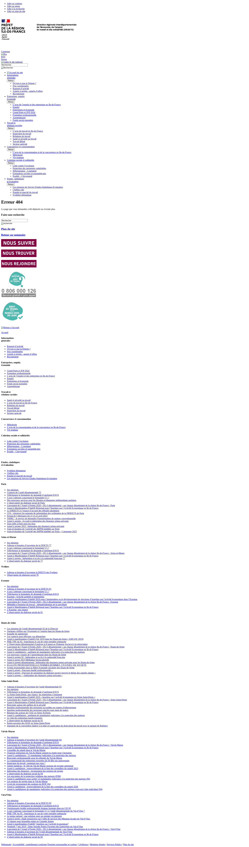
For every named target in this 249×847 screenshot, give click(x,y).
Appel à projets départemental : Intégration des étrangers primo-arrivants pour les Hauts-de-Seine (51, 662)
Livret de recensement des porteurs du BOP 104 (28, 784)
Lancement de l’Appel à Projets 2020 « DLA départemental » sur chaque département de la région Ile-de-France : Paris (61, 505)
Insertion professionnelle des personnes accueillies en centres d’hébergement (41, 707)
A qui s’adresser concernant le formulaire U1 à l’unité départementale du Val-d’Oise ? (46, 811)
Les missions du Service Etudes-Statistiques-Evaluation (38, 187)
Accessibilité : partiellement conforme (30, 844)
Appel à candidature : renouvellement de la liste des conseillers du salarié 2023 (42, 768)
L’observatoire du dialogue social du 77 (25, 561)
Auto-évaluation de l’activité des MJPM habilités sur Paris (33, 529)
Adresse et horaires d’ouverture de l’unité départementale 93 (34, 687)
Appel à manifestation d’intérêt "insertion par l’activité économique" (38, 824)
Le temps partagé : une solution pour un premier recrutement (34, 816)
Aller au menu (13, 6)
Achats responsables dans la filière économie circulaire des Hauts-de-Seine (40, 667)
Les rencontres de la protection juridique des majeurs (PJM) (34, 776)
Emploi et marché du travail (25, 192)
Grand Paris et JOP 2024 (24, 112)
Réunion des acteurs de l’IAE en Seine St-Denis (29, 713)
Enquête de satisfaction (17, 634)
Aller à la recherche (16, 9)
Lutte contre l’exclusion (23, 166)
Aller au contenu (14, 3)
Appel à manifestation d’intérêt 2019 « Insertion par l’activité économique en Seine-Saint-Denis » (51, 697)
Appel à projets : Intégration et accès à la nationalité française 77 (36, 558)
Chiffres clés (18, 190)
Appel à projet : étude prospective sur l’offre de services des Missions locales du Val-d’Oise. (48, 819)
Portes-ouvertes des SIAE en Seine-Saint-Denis (28, 723)
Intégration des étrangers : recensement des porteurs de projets (35, 771)
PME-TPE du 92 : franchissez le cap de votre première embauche (36, 641)
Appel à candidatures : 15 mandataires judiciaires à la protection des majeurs (41, 755)
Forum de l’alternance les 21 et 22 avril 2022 (27, 516)
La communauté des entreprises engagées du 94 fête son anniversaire (38, 760)
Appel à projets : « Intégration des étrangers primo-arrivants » (35, 675)
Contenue (5, 51)
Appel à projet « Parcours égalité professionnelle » (30, 670)
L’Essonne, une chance (17, 609)
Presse (4, 59)
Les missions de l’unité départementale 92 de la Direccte (32, 628)
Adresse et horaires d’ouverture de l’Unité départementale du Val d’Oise (39, 832)
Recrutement (18, 94)
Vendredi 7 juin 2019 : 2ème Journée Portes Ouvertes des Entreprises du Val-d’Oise (45, 826)
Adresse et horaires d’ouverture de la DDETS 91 (29, 589)
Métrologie (18, 155)
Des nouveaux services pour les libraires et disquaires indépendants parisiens (41, 500)
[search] (14, 64)
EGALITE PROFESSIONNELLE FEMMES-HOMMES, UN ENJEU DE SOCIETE (46, 665)
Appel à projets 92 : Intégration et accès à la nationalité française (36, 657)
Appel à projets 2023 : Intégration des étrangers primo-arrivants (35, 526)
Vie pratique (18, 157)
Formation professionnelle (24, 115)
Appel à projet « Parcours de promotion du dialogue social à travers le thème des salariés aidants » (51, 673)
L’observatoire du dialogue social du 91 (25, 612)
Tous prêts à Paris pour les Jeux (21, 523)
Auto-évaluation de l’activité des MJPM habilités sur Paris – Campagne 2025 (42, 531)
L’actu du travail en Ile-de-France (28, 131)
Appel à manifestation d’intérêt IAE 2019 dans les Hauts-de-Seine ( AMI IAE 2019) (45, 639)
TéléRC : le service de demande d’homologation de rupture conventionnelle (41, 518)
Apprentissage (19, 117)
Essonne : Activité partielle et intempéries (25, 596)
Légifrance (83, 844)
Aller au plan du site (16, 11)
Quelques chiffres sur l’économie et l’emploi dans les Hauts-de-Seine (38, 631)
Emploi (16, 107)
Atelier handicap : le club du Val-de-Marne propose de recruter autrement (40, 766)
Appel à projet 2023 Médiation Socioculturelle (28, 660)
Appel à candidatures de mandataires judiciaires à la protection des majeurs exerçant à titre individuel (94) (54, 789)
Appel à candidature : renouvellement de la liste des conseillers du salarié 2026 (42, 786)
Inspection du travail (22, 133)
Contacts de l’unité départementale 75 (24, 492)
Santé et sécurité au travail (24, 139)
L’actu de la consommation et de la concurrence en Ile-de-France (42, 152)
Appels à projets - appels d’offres (28, 91)
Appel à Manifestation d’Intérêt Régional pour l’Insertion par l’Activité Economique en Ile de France (52, 508)
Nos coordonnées (21, 86)
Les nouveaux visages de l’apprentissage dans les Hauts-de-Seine (36, 654)
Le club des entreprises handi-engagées (24, 718)
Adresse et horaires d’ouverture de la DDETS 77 (29, 545)
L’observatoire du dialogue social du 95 (25, 837)
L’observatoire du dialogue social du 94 (25, 773)
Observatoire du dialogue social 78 (22, 575)
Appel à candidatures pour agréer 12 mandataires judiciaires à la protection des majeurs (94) (48, 779)
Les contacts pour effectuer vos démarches (26, 636)
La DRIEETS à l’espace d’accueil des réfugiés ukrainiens (33, 510)
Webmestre (6, 844)
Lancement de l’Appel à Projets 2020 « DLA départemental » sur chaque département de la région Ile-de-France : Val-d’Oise (63, 829)
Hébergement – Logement (24, 171)
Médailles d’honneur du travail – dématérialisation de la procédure (37, 604)
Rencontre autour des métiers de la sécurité (26, 705)
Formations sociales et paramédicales (29, 173)
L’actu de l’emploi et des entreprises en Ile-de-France (37, 104)
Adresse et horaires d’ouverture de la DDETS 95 (29, 803)
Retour (11, 81)
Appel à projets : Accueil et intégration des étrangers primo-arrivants (38, 521)
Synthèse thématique (22, 195)
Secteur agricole (20, 144)
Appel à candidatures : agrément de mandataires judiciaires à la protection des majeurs (46, 652)
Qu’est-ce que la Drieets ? (24, 83)
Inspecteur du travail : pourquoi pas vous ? (26, 763)
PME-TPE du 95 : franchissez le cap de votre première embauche (36, 813)
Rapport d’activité (21, 88)
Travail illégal (19, 141)
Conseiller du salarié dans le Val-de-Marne (26, 750)
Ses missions (12, 490)
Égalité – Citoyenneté (22, 176)
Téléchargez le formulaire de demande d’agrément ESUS (33, 495)
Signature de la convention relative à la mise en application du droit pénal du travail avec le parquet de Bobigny (57, 726)
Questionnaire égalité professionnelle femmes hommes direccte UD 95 (39, 808)
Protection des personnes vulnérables (29, 168)
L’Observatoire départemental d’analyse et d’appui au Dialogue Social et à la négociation (47, 644)
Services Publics (114, 844)
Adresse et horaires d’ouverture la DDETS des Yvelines (32, 572)
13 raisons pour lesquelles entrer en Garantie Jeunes (30, 821)
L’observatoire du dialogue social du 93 (25, 720)
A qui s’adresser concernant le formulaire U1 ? (28, 497)
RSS (3, 57)
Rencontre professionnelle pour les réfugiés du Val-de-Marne (34, 758)
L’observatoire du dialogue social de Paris (26, 503)
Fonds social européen (23, 120)
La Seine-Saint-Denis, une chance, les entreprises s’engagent (34, 694)
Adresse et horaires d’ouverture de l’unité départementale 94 (34, 740)
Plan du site (8, 228)
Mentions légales (97, 844)
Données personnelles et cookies (62, 844)
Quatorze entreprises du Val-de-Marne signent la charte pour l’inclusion (39, 753)
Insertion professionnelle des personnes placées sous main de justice (37, 710)
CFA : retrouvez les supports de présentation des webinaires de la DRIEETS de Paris (45, 513)
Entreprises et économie (23, 110)
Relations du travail (21, 136)
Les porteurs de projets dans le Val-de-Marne (27, 781)
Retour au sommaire (13, 234)
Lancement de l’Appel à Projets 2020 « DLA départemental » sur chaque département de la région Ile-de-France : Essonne (62, 602)
